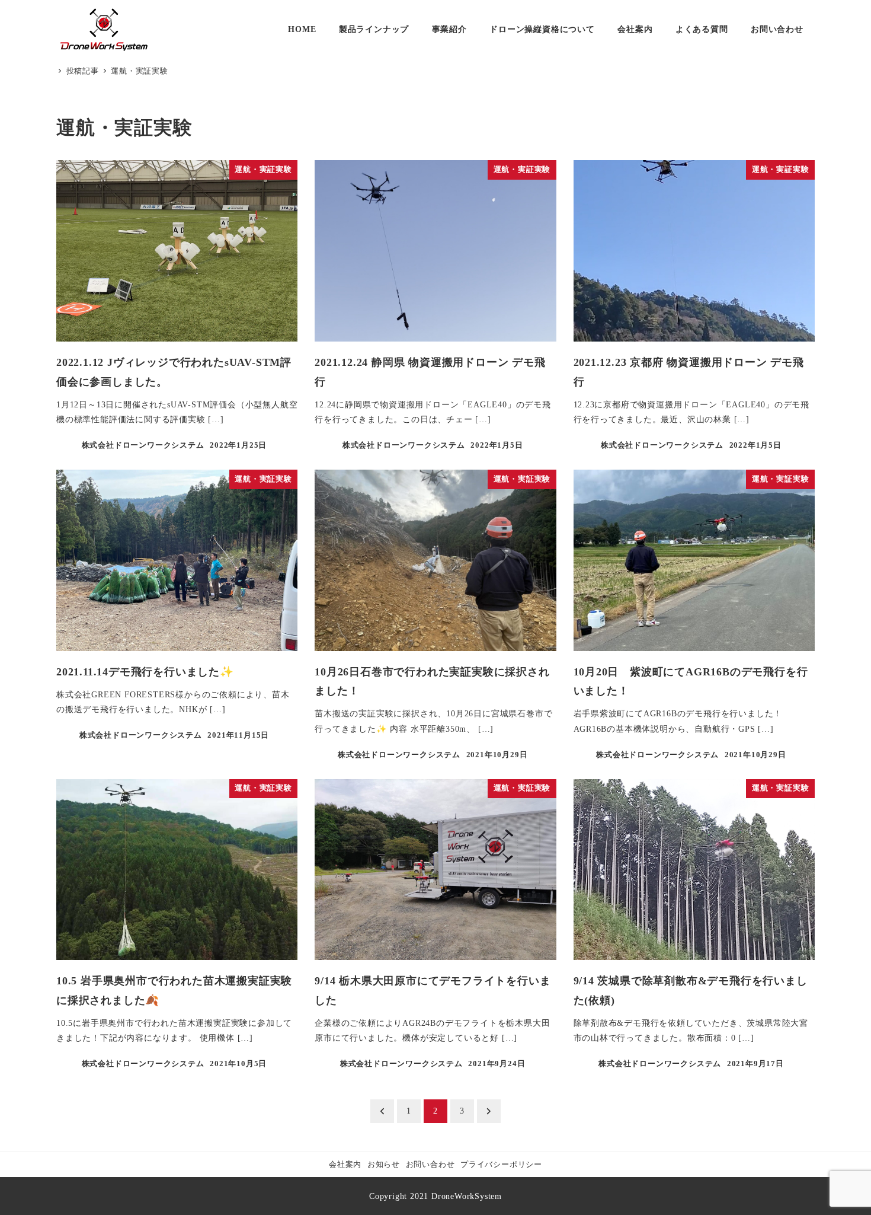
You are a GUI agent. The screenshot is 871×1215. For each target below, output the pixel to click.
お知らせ (383, 1164)
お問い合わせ (430, 1164)
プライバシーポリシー (501, 1164)
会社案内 (345, 1164)
